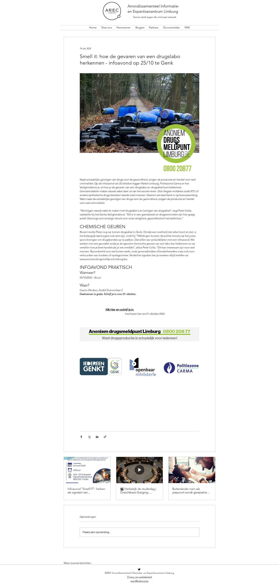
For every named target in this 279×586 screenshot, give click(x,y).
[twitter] (139, 569)
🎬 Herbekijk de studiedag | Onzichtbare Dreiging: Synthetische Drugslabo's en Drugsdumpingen (138, 490)
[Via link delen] (105, 436)
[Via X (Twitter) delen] (89, 436)
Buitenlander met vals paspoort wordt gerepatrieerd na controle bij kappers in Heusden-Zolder (191, 490)
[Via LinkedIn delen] (97, 436)
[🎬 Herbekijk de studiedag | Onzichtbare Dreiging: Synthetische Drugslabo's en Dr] (139, 470)
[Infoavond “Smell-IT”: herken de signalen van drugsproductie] (87, 470)
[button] (106, 27)
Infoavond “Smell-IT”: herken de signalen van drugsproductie (86, 490)
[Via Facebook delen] (81, 436)
